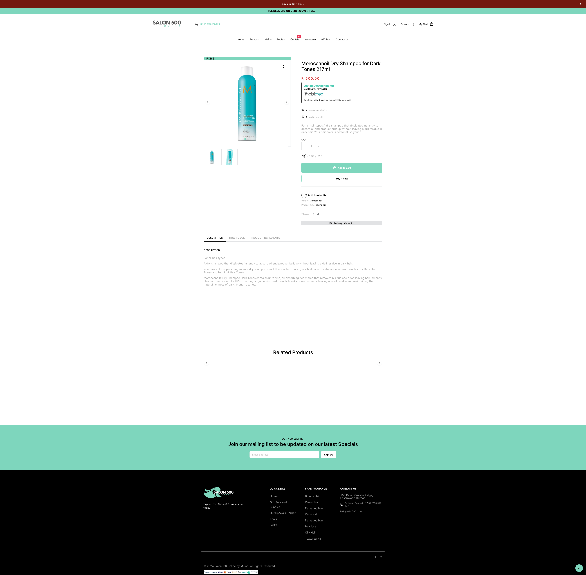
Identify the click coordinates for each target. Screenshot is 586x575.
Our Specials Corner (283, 513)
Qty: (303, 139)
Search (207, 557)
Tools (273, 519)
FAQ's (273, 525)
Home (273, 496)
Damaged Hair (314, 508)
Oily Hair (310, 532)
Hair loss (310, 526)
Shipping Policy (244, 557)
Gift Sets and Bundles (278, 505)
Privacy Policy (262, 557)
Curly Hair (311, 514)
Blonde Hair (312, 496)
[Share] (313, 214)
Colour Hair (312, 502)
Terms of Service (223, 557)
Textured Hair (314, 538)
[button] (249, 139)
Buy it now (342, 178)
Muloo (244, 566)
